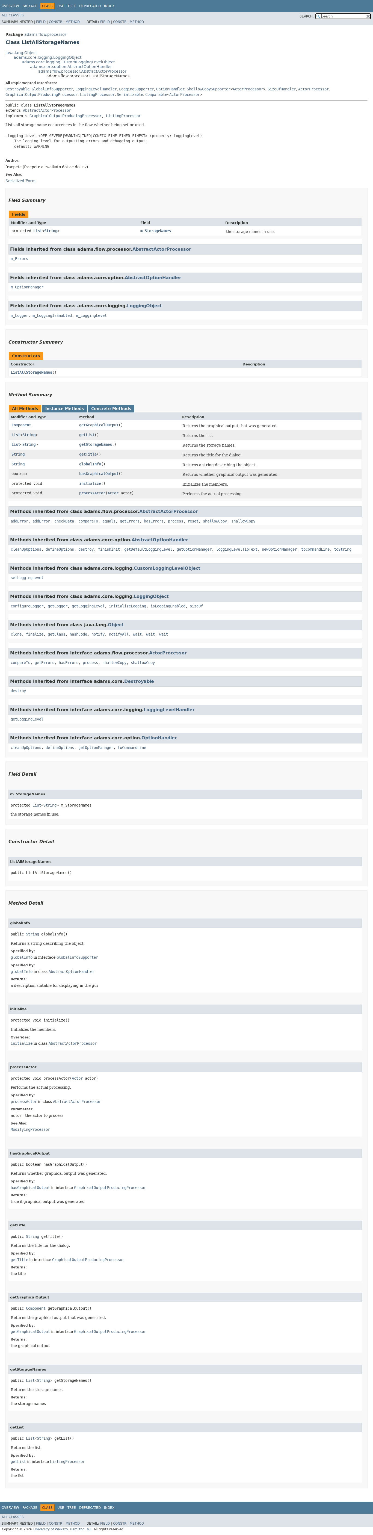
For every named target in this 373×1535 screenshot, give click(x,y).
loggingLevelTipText (236, 549)
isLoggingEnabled (167, 606)
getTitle (88, 454)
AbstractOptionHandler (153, 277)
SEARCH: (307, 16)
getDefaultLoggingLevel (148, 549)
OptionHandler (170, 89)
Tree (71, 6)
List (37, 231)
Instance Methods (64, 408)
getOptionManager (194, 549)
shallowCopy (215, 521)
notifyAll (119, 634)
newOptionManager (279, 549)
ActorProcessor (248, 89)
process (175, 521)
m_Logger (19, 315)
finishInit (109, 549)
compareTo (88, 521)
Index (109, 6)
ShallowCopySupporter (208, 89)
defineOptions (60, 549)
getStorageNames (95, 444)
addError (19, 521)
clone (16, 634)
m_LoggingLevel (91, 315)
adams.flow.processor (45, 34)
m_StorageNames (155, 231)
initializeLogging (127, 606)
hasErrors (154, 521)
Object (116, 624)
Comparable (156, 94)
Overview (10, 6)
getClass (56, 634)
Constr (55, 22)
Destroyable (17, 89)
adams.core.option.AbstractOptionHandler (71, 66)
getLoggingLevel (88, 606)
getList (86, 435)
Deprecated (90, 6)
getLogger (57, 606)
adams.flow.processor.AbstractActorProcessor (82, 71)
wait (137, 634)
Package (29, 6)
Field (41, 22)
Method (73, 22)
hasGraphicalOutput (99, 473)
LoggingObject (144, 305)
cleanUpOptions (26, 549)
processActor (92, 493)
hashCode (78, 634)
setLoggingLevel (27, 577)
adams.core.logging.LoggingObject (47, 57)
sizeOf (196, 606)
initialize (90, 483)
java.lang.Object (21, 53)
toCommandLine (315, 549)
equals (109, 521)
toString (342, 549)
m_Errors (19, 258)
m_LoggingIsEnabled (52, 315)
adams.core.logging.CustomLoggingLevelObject (68, 62)
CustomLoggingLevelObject (167, 568)
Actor (113, 493)
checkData (64, 521)
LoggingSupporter (136, 89)
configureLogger (27, 606)
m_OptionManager (27, 287)
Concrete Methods (111, 408)
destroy (86, 549)
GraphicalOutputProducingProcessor (41, 94)
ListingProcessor (97, 94)
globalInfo (90, 464)
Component (21, 425)
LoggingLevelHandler (96, 89)
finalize (34, 634)
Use (60, 6)
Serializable (130, 94)
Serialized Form (20, 181)
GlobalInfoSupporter (52, 89)
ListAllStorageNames (31, 372)
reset (193, 521)
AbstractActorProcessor (47, 110)
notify (98, 634)
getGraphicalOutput (99, 425)
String (50, 231)
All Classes (13, 15)
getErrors (130, 521)
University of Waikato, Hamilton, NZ (62, 1529)
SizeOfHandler (282, 89)
